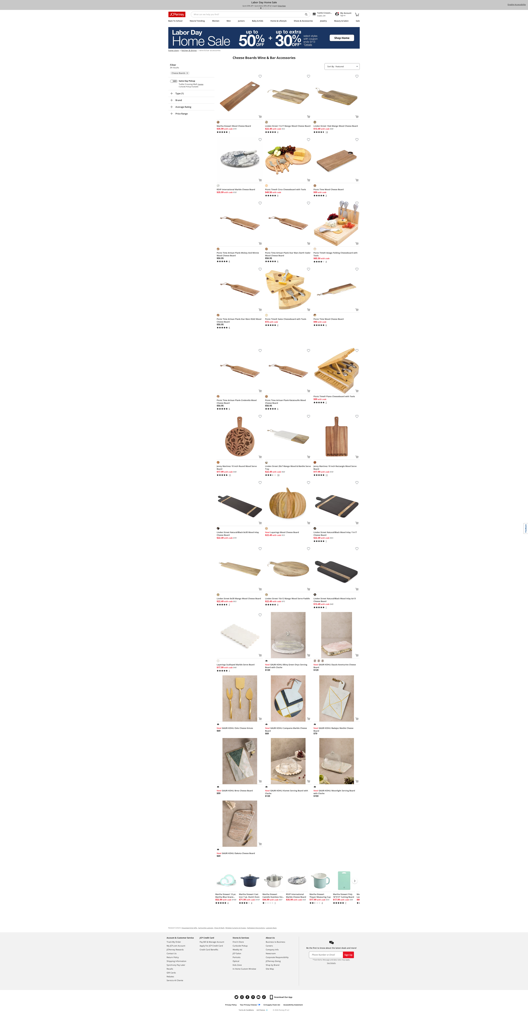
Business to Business (275, 942)
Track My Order (174, 942)
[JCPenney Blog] (264, 997)
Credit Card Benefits (209, 949)
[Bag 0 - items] (357, 14)
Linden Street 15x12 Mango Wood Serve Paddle (287, 598)
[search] (307, 14)
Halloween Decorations (256, 928)
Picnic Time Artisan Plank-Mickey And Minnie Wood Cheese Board (238, 254)
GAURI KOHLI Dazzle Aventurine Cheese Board (335, 666)
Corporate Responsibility (277, 957)
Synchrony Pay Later (176, 965)
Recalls (170, 968)
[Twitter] (237, 997)
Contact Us (172, 953)
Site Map (270, 968)
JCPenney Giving (273, 961)
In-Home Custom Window (244, 968)
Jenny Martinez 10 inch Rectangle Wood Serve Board (335, 467)
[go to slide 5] (268, 8)
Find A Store (238, 942)
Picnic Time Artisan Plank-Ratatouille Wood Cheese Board (285, 401)
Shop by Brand (272, 965)
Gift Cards (171, 972)
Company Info (272, 949)
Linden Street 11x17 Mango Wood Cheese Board (287, 126)
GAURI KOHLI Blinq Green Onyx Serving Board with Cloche (286, 666)
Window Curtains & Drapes (235, 928)
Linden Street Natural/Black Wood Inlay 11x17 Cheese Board (335, 533)
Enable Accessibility (517, 4)
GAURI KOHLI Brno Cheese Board (235, 790)
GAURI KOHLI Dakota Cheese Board (236, 853)
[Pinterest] (253, 997)
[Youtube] (259, 997)
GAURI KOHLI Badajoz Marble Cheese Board (333, 729)
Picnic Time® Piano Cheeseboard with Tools (334, 396)
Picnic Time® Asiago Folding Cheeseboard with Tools (336, 254)
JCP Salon (237, 953)
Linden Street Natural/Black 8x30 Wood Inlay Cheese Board (238, 533)
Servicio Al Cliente (175, 980)
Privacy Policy (231, 1005)
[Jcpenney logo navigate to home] (176, 14)
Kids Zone (237, 965)
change (200, 84)
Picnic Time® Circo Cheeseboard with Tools (285, 189)
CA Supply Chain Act (271, 1005)
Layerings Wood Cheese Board (282, 532)
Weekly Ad (237, 949)
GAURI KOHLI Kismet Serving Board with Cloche (286, 792)
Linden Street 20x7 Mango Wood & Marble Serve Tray (288, 467)
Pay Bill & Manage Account (212, 942)
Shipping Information (176, 961)
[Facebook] (248, 997)
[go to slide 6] (270, 8)
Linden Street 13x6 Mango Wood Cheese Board (336, 126)
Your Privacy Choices (248, 1005)
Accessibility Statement (293, 1005)
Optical (236, 961)
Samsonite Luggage (205, 928)
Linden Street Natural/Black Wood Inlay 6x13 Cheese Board (335, 600)
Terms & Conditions (246, 1010)
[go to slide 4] (265, 8)
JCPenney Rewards (175, 949)
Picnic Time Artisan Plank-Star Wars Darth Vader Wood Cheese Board (287, 254)
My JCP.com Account (176, 945)
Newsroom (271, 953)
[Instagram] (242, 997)
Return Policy (173, 957)
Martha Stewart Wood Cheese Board (234, 126)
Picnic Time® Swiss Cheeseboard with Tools (285, 319)
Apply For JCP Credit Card (211, 945)
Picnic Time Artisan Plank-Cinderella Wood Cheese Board (237, 401)
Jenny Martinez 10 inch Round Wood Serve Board (237, 467)
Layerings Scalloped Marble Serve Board (236, 664)
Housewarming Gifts (189, 928)
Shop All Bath (219, 928)
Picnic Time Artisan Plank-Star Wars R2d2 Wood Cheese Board (239, 320)
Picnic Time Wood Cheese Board (329, 189)
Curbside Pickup (240, 945)
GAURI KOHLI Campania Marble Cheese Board (286, 729)
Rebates (170, 976)
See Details (331, 963)
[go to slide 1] (258, 8)
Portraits (236, 957)
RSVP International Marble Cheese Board (236, 189)
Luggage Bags (271, 928)
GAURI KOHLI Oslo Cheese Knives (235, 728)
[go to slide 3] (263, 8)
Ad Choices (261, 1010)
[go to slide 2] (261, 8)
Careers (269, 945)
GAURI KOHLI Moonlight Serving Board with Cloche (334, 792)
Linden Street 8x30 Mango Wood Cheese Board (239, 598)
